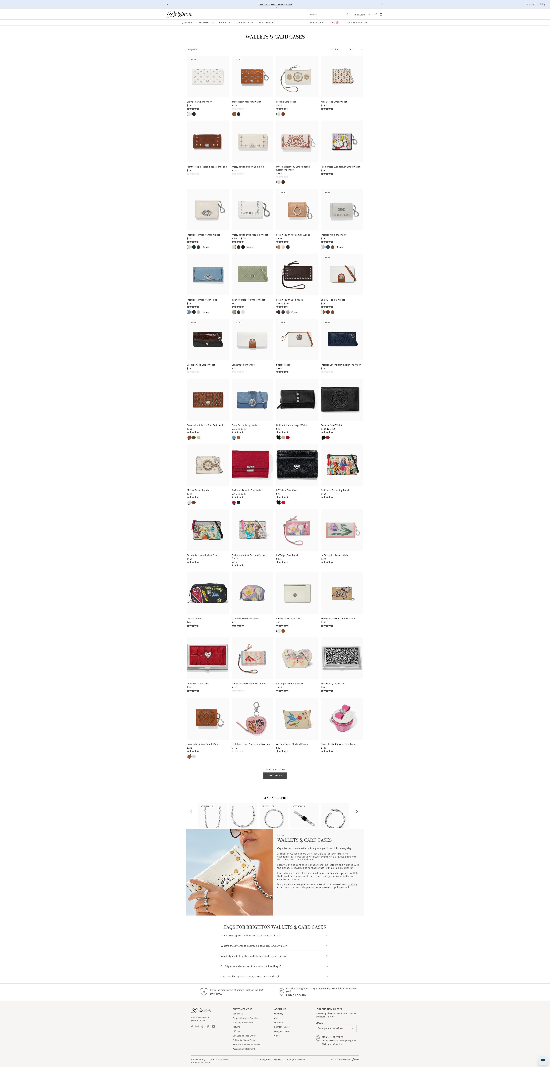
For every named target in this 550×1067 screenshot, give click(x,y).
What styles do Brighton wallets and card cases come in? (254, 956)
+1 (205, 312)
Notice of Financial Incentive (246, 1044)
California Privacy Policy (244, 1040)
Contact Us (238, 1013)
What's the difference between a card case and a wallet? (254, 945)
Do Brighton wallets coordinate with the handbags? (251, 966)
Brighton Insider (281, 1027)
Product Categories (200, 1062)
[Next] (382, 4)
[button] (189, 22)
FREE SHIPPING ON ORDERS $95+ (275, 4)
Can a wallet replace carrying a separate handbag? (250, 976)
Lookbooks (279, 1022)
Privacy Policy (198, 1059)
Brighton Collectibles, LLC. (274, 1059)
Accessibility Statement (244, 1049)
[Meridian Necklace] (243, 815)
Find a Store (359, 14)
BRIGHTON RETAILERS (340, 1060)
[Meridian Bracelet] (335, 815)
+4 (339, 247)
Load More (275, 775)
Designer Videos (282, 1031)
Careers (277, 1018)
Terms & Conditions (219, 1059)
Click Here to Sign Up (332, 1044)
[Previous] (168, 4)
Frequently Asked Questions (246, 1018)
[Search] (347, 14)
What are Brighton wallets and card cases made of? (251, 935)
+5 (295, 312)
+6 (205, 247)
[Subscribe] (352, 1028)
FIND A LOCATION (297, 995)
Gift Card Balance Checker (245, 1035)
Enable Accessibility (535, 4)
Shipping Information (243, 1022)
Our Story (278, 1013)
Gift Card (237, 1031)
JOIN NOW (216, 993)
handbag (352, 884)
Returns (236, 1027)
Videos (277, 1035)
